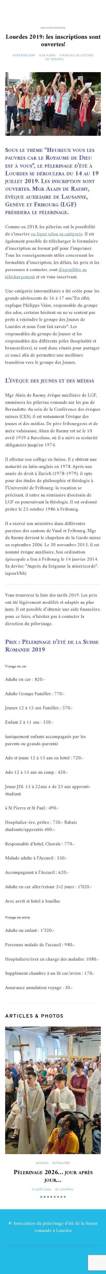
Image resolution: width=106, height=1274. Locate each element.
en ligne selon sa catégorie (57, 234)
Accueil (42, 1163)
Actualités (61, 1163)
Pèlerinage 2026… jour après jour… (53, 1176)
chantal (57, 59)
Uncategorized (53, 28)
